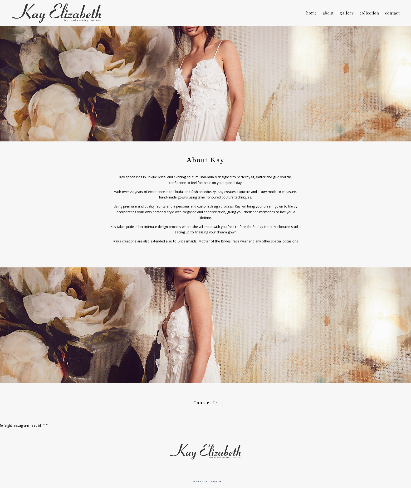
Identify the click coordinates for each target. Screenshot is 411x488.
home (311, 13)
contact (392, 13)
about (328, 13)
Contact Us (205, 403)
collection (369, 13)
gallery (347, 13)
